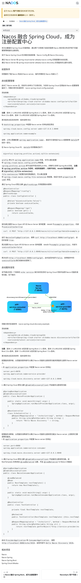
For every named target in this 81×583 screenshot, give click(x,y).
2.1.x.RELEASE (16, 113)
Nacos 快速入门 (52, 74)
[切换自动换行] (73, 231)
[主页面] (4, 21)
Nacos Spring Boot (9, 560)
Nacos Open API (18, 224)
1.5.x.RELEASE (24, 115)
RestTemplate (7, 462)
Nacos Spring (7, 557)
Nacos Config (42, 55)
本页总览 (6, 30)
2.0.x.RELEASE (57, 113)
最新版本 (21, 15)
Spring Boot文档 (65, 166)
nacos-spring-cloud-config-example (39, 88)
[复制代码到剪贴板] (76, 96)
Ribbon (63, 462)
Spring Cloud (17, 48)
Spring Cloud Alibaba (10, 563)
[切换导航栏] (3, 3)
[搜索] (77, 3)
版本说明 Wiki (25, 120)
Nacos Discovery (56, 55)
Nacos (4, 554)
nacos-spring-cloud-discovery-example (34, 324)
